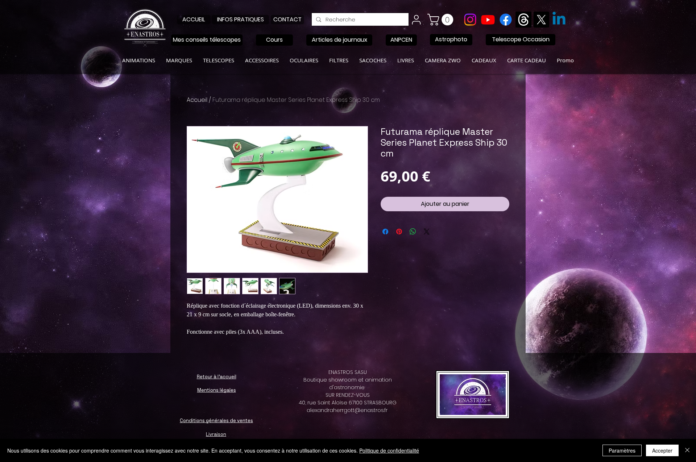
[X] (541, 20)
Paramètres (622, 450)
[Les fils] (523, 20)
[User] (416, 19)
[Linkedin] (559, 20)
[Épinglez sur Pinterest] (399, 231)
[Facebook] (506, 20)
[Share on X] (426, 231)
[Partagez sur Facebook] (385, 231)
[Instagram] (470, 20)
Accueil (197, 100)
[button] (441, 19)
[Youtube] (488, 20)
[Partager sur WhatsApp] (413, 231)
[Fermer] (687, 450)
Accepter (662, 450)
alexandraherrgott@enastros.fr (347, 410)
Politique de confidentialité (389, 450)
